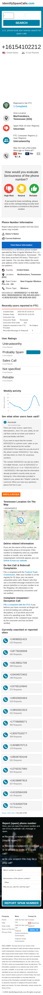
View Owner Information (21, 245)
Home (4, 813)
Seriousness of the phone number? (16, 878)
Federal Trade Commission (20, 940)
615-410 (11, 813)
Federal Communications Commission (21, 933)
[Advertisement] (21, 78)
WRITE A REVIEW (11, 494)
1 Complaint (20, 106)
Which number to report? (12, 870)
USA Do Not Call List (21, 921)
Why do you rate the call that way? (16, 887)
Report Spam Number (22, 903)
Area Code (6, 926)
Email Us (34, 930)
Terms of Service (8, 929)
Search (21, 22)
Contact (31, 920)
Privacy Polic (7, 932)
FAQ (3, 923)
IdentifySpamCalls (18, 3)
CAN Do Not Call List (21, 926)
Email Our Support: (33, 924)
